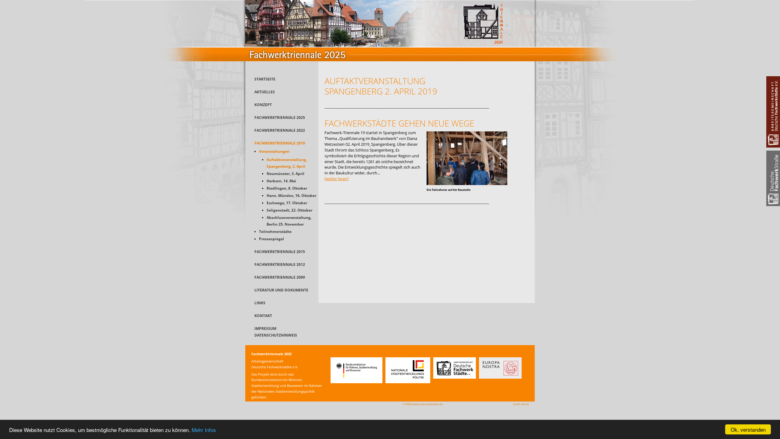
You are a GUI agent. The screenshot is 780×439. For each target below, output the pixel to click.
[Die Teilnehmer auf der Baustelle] (467, 183)
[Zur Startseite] (390, 68)
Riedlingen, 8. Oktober (287, 188)
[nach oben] (521, 404)
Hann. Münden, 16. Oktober (291, 195)
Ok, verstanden (748, 429)
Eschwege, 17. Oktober (287, 202)
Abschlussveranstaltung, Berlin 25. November (289, 221)
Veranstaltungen (274, 151)
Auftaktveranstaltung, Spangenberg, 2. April (287, 163)
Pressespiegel (271, 238)
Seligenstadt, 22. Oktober (289, 210)
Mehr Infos (204, 430)
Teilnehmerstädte (275, 231)
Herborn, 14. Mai (281, 181)
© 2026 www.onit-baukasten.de (423, 404)
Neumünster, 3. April (285, 173)
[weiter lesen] (336, 178)
